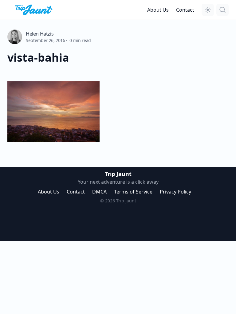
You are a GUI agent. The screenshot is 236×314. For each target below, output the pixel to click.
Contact (185, 9)
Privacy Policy (175, 191)
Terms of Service (133, 191)
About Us (158, 9)
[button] (208, 10)
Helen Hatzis (39, 33)
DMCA (99, 191)
